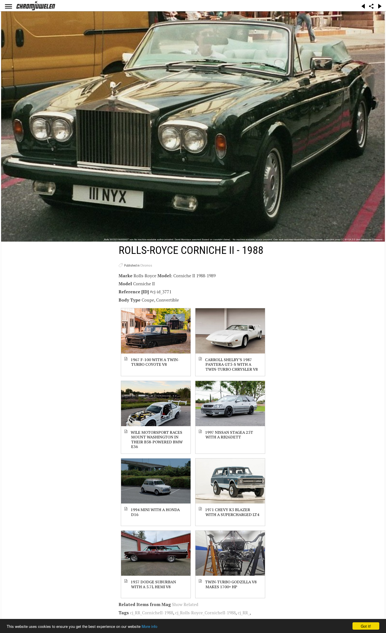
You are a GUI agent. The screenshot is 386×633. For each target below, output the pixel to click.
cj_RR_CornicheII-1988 (151, 612)
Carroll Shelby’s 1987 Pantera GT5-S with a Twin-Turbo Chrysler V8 (232, 364)
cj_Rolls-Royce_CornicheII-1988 (205, 612)
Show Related (185, 604)
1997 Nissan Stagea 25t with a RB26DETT (229, 435)
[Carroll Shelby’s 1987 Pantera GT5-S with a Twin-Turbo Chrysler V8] (230, 330)
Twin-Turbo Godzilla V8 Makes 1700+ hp (231, 584)
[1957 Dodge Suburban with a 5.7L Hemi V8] (156, 553)
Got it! (366, 626)
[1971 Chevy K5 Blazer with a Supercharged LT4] (230, 481)
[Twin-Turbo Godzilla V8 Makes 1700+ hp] (230, 553)
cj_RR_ (244, 612)
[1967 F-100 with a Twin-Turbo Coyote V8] (156, 330)
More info (149, 626)
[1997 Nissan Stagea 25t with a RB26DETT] (230, 403)
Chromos (146, 265)
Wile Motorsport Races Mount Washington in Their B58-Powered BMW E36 (157, 439)
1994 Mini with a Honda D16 (155, 512)
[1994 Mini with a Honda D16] (156, 481)
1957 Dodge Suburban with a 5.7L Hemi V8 (153, 584)
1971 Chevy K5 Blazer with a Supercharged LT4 (232, 512)
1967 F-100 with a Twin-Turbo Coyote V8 (155, 362)
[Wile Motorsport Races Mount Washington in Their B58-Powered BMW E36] (156, 403)
